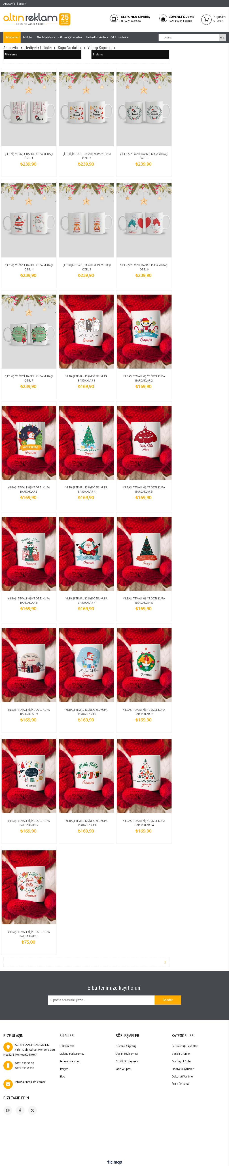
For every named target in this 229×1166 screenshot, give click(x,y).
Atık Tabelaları (45, 37)
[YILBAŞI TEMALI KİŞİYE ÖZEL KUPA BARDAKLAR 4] (86, 443)
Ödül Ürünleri (118, 37)
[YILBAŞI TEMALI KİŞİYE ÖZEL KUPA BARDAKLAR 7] (86, 554)
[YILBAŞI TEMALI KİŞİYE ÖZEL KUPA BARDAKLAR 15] (28, 887)
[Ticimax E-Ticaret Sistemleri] (115, 1162)
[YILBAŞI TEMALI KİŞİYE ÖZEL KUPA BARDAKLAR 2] (144, 332)
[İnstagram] (7, 1110)
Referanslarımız (69, 1061)
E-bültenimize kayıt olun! (114, 988)
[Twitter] (32, 1110)
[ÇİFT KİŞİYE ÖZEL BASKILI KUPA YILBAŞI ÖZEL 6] (144, 220)
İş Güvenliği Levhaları (69, 37)
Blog (62, 1076)
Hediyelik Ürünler (96, 37)
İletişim (21, 4)
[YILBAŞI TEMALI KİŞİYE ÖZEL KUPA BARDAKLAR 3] (28, 443)
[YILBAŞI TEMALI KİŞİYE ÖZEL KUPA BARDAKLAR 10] (86, 665)
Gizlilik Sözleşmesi (127, 1061)
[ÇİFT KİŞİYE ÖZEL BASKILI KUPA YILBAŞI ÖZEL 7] (28, 332)
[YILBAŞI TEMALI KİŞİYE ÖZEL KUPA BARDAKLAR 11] (144, 665)
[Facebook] (20, 1110)
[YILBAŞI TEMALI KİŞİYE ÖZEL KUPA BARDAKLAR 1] (86, 332)
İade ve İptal (123, 1069)
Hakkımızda (66, 1046)
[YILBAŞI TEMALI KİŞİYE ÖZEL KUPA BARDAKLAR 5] (144, 443)
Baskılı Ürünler (181, 1054)
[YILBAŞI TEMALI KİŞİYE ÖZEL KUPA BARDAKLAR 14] (144, 776)
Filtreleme (11, 54)
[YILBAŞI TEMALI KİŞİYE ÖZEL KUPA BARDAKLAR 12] (28, 776)
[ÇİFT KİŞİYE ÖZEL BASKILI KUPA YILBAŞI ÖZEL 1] (28, 109)
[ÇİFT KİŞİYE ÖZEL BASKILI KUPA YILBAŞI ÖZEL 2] (86, 109)
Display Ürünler (181, 1061)
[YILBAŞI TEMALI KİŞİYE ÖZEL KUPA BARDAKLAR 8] (144, 554)
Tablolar (27, 37)
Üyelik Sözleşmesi (127, 1054)
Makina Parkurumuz (71, 1054)
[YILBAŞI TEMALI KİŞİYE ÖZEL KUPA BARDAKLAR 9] (28, 665)
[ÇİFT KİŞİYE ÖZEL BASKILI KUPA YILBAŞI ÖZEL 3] (144, 109)
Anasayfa (9, 4)
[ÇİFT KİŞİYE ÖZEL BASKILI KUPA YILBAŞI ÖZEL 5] (86, 220)
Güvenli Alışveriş (126, 1046)
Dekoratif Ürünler (183, 1076)
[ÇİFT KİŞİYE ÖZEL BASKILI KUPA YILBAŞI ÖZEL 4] (28, 220)
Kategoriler (12, 37)
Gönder (168, 1000)
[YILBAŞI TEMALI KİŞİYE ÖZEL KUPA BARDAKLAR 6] (28, 554)
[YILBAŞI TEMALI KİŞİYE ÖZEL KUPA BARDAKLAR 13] (86, 776)
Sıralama (98, 54)
